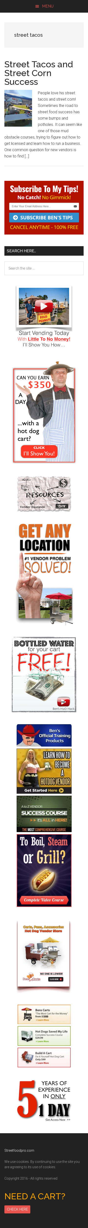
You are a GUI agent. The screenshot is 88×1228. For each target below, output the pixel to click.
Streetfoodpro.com (19, 1150)
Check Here (17, 1209)
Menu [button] (48, 6)
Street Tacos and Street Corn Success (38, 73)
